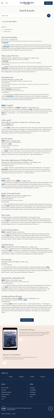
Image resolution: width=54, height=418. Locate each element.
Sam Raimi (9, 264)
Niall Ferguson (9, 283)
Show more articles (27, 320)
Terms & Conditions (6, 413)
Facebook (42, 376)
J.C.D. (8, 144)
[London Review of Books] (3, 408)
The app (33, 390)
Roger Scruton (6, 147)
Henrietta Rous (9, 125)
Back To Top (50, 408)
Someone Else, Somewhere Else (13, 278)
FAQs (31, 396)
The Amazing (7, 260)
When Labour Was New (10, 56)
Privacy (13, 413)
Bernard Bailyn (6, 82)
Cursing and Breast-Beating (11, 296)
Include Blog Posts (7, 29)
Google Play (44, 333)
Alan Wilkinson (9, 198)
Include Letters (7, 31)
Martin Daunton (10, 165)
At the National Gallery (10, 230)
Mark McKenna (6, 301)
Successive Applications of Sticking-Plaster (17, 160)
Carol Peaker (6, 202)
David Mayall (6, 92)
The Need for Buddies (9, 37)
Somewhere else (7, 77)
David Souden (17, 89)
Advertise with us (5, 394)
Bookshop (3, 396)
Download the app (27, 330)
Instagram (21, 376)
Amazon (32, 335)
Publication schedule (6, 392)
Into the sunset (7, 139)
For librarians (33, 392)
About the (4, 387)
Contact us (32, 387)
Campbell (7, 105)
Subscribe (48, 3)
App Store (28, 333)
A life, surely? (6, 120)
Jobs (2, 399)
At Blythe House (7, 245)
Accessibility (33, 394)
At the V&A (5, 179)
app (38, 332)
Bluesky (11, 376)
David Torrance (6, 64)
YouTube (32, 376)
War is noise (5, 215)
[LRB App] (10, 339)
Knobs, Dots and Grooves (10, 193)
